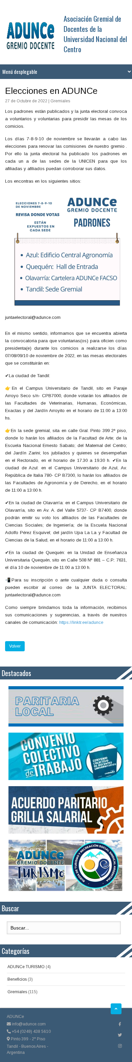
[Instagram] (120, 1046)
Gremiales (17, 991)
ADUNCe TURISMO (26, 966)
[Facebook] (119, 1024)
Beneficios (17, 979)
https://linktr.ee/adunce (81, 622)
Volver (15, 646)
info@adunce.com (28, 1024)
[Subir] (116, 1008)
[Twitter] (120, 1035)
